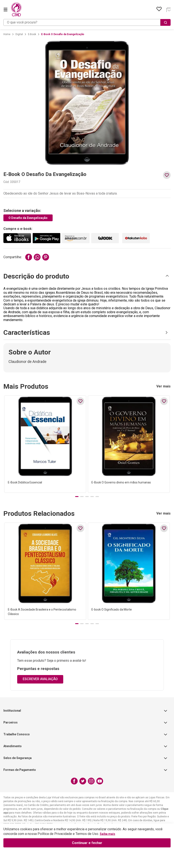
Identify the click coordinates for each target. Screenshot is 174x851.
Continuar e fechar (87, 843)
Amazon (76, 238)
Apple (17, 238)
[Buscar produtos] (165, 22)
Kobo (136, 238)
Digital (19, 34)
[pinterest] (45, 257)
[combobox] (87, 22)
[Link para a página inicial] (6, 34)
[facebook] (28, 257)
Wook (105, 238)
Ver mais (163, 386)
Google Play (46, 238)
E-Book (32, 34)
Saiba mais (107, 834)
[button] (87, 276)
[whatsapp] (37, 257)
